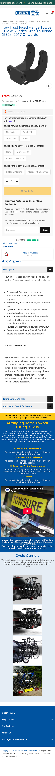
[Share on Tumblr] (14, 261)
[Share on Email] (17, 261)
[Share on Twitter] (7, 261)
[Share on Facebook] (3, 261)
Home (4, 22)
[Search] (47, 13)
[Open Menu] (7, 13)
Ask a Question (9, 243)
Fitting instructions (30, 252)
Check (45, 230)
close (53, 3)
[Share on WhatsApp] (21, 261)
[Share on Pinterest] (10, 261)
